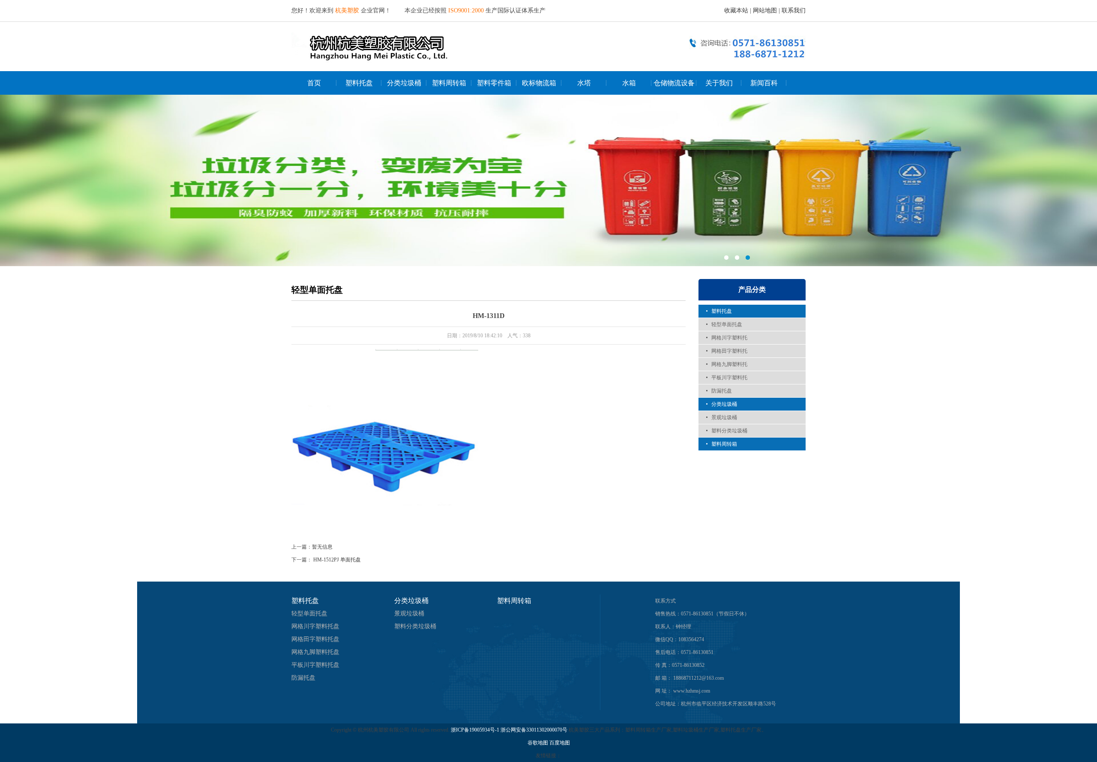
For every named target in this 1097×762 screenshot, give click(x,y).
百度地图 (559, 743)
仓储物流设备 (674, 83)
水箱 (629, 83)
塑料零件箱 (494, 83)
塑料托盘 (359, 83)
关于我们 (719, 83)
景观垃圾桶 (724, 417)
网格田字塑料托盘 (315, 639)
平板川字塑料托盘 (315, 665)
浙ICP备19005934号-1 (475, 730)
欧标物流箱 (539, 83)
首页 (314, 83)
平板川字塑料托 (729, 378)
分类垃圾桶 (404, 83)
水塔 (584, 83)
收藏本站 (736, 10)
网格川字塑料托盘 (315, 626)
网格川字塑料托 (729, 338)
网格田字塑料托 (729, 351)
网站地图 (765, 10)
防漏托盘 (721, 391)
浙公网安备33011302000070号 (535, 730)
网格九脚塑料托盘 (315, 652)
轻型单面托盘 (726, 324)
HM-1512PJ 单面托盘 (337, 560)
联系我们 (794, 10)
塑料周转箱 (449, 83)
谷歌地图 (538, 743)
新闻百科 (764, 83)
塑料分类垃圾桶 (729, 431)
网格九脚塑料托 (729, 364)
